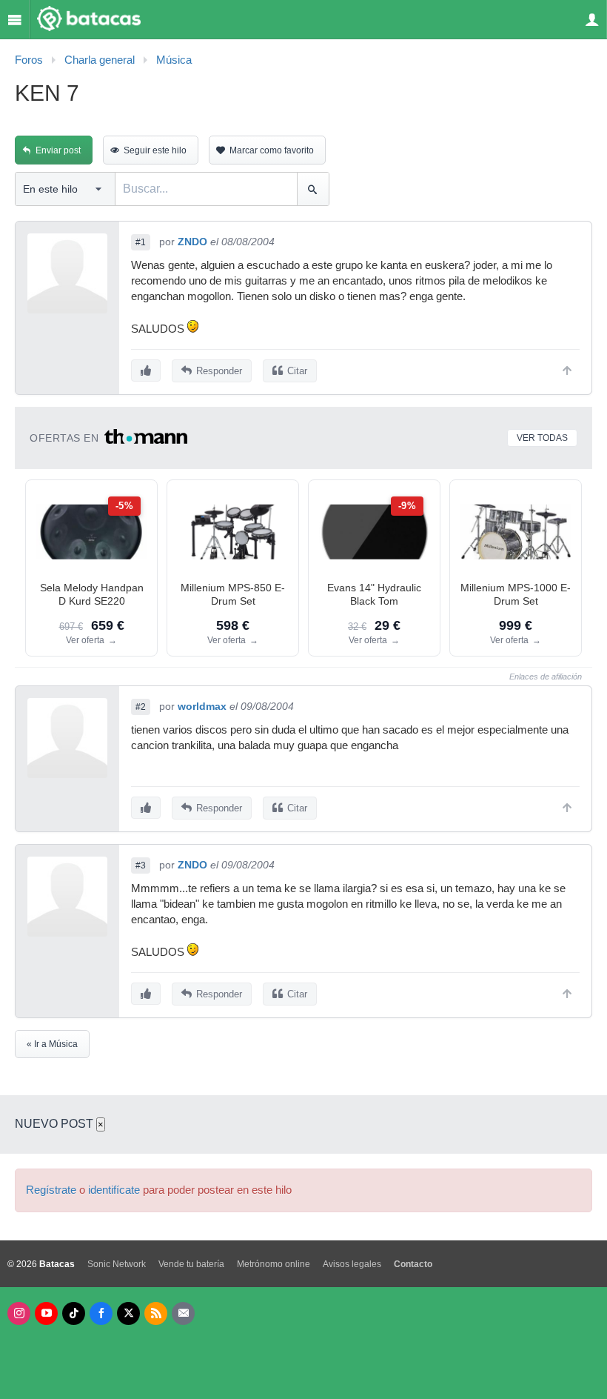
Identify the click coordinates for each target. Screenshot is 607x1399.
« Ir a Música (52, 1044)
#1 (140, 242)
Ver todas (542, 438)
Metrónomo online (273, 1264)
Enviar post (58, 150)
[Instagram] (18, 1313)
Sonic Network (116, 1264)
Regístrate (51, 1190)
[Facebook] (101, 1313)
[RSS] (155, 1313)
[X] (128, 1313)
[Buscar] (313, 189)
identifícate (114, 1190)
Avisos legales (352, 1264)
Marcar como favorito (271, 150)
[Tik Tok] (73, 1313)
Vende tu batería (191, 1264)
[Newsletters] (183, 1313)
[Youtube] (46, 1313)
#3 (140, 865)
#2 (140, 707)
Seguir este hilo (155, 150)
